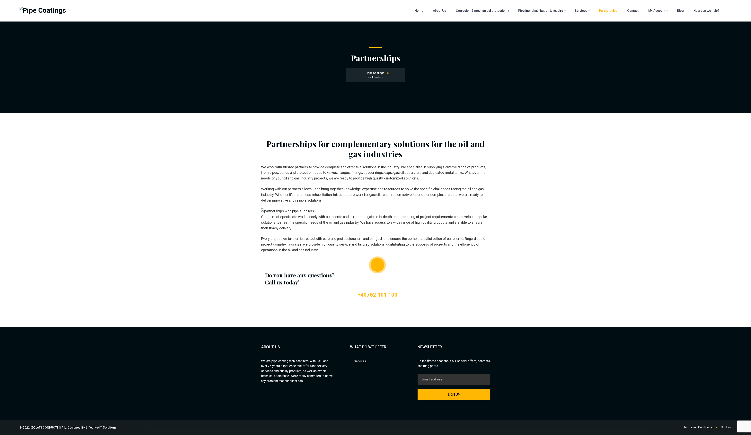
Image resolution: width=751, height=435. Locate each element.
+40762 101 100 (378, 294)
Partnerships (608, 11)
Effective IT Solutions (101, 427)
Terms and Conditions (698, 427)
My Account (656, 11)
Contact (633, 11)
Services (581, 11)
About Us (439, 11)
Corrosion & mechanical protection (481, 11)
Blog (680, 11)
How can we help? (706, 11)
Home (419, 11)
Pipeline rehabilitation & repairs (540, 11)
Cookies (726, 427)
